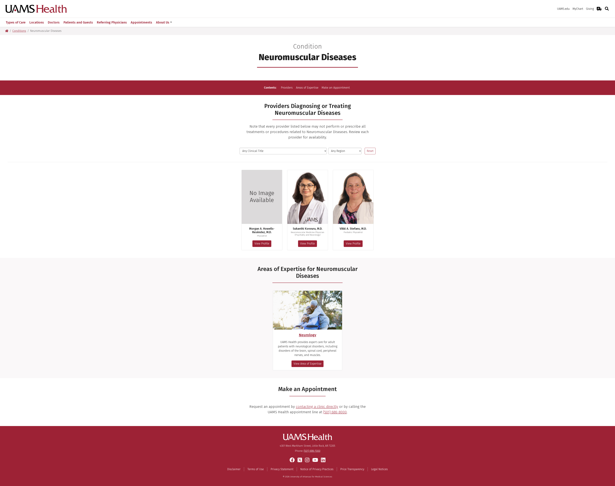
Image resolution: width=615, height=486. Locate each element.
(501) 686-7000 (312, 450)
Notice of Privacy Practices (316, 469)
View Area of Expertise (307, 363)
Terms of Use (255, 469)
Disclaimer (234, 469)
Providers (287, 87)
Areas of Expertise (307, 87)
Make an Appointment (336, 87)
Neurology (307, 335)
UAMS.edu (563, 9)
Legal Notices (379, 469)
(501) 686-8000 (335, 412)
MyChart (578, 9)
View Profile (261, 243)
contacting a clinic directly (317, 406)
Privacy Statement (282, 469)
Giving (590, 9)
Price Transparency (352, 469)
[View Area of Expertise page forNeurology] (307, 310)
